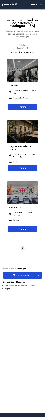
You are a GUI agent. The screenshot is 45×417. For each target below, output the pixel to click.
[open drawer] (40, 4)
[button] (22, 52)
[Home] (10, 4)
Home (5, 268)
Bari (12, 268)
